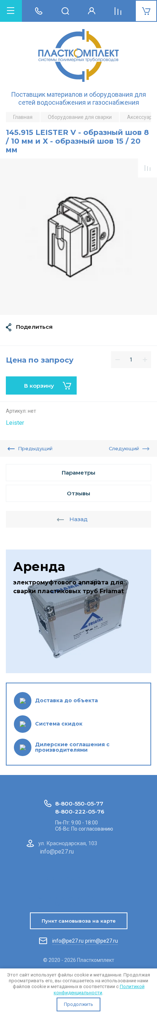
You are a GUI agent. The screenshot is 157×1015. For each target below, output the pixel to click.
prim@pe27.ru (101, 941)
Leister (15, 422)
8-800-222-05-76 (79, 811)
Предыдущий (35, 448)
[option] (78, 237)
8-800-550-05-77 (79, 803)
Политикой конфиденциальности (99, 989)
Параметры (78, 472)
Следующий (124, 448)
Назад (78, 519)
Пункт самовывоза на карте (79, 921)
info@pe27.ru (68, 941)
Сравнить (147, 168)
